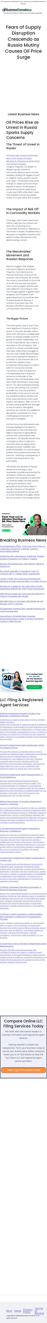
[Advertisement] (23, 85)
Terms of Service (39, 1310)
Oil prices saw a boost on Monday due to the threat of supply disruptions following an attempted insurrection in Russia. (22, 159)
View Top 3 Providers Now (23, 1070)
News (17, 1311)
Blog (9, 1311)
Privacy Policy (28, 1310)
